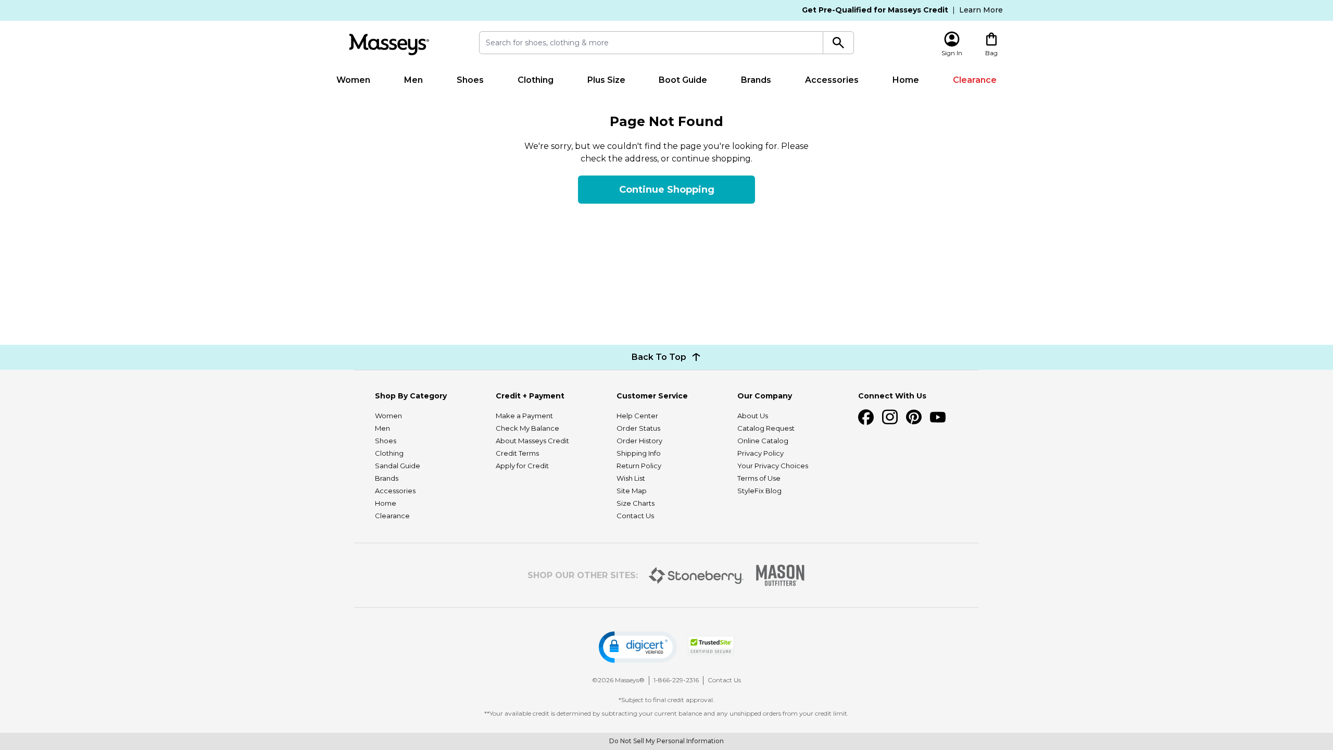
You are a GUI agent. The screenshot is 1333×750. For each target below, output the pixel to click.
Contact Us (635, 515)
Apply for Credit (522, 465)
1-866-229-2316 (676, 680)
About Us (752, 415)
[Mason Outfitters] (780, 575)
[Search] (838, 42)
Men (413, 80)
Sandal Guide (397, 465)
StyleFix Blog (759, 490)
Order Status (638, 428)
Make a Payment (524, 415)
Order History (639, 440)
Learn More (981, 10)
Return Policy (639, 465)
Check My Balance (527, 428)
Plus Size (606, 80)
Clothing (536, 80)
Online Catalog (762, 440)
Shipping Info (639, 453)
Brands (756, 80)
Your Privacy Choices (772, 465)
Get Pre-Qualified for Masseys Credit (875, 10)
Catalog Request (766, 428)
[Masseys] (389, 44)
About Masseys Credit (532, 440)
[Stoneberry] (696, 575)
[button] (638, 647)
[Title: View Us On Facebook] (866, 417)
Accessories (832, 80)
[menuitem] (353, 80)
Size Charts (636, 503)
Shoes (470, 80)
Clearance (975, 80)
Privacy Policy (760, 453)
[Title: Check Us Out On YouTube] (938, 417)
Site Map (632, 490)
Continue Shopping (666, 189)
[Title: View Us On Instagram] (890, 417)
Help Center (637, 415)
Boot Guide (683, 80)
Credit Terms (517, 453)
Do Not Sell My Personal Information (666, 741)
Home (905, 80)
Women (353, 80)
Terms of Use (759, 478)
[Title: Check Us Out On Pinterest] (914, 417)
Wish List (631, 478)
